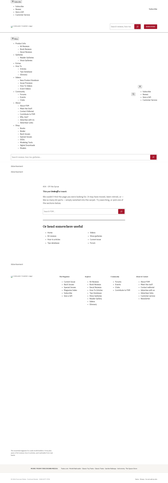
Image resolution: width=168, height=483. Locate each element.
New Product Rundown (29, 80)
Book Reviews (26, 49)
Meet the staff (147, 284)
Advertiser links (147, 293)
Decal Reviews (26, 52)
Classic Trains (99, 469)
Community (20, 91)
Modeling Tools (26, 142)
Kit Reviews (24, 46)
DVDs (22, 139)
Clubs (22, 100)
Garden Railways (110, 469)
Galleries (19, 55)
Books (22, 128)
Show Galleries (26, 60)
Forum (92, 243)
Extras (18, 63)
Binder (22, 131)
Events (23, 97)
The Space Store (131, 469)
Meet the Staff (26, 108)
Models (23, 148)
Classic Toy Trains (88, 469)
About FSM (24, 106)
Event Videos (25, 89)
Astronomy (121, 469)
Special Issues (26, 137)
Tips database (53, 243)
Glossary (23, 74)
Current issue (95, 239)
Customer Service (22, 15)
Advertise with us (148, 290)
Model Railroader (75, 469)
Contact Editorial (27, 111)
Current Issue (69, 282)
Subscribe (19, 6)
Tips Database (26, 72)
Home (49, 232)
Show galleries (96, 236)
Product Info (20, 43)
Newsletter (145, 298)
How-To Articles (96, 290)
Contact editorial (147, 287)
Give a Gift (19, 12)
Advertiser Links (26, 123)
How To (18, 66)
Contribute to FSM (27, 114)
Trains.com (64, 469)
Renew (18, 9)
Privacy (142, 479)
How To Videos (26, 86)
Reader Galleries (27, 57)
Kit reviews (51, 236)
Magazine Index (70, 290)
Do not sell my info (151, 479)
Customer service (148, 296)
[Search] (137, 26)
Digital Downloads (27, 145)
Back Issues (25, 134)
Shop (17, 125)
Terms (137, 479)
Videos (18, 77)
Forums (23, 94)
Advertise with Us (27, 120)
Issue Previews (26, 83)
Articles (23, 69)
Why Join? (24, 117)
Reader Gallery (95, 298)
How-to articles (53, 239)
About (17, 103)
